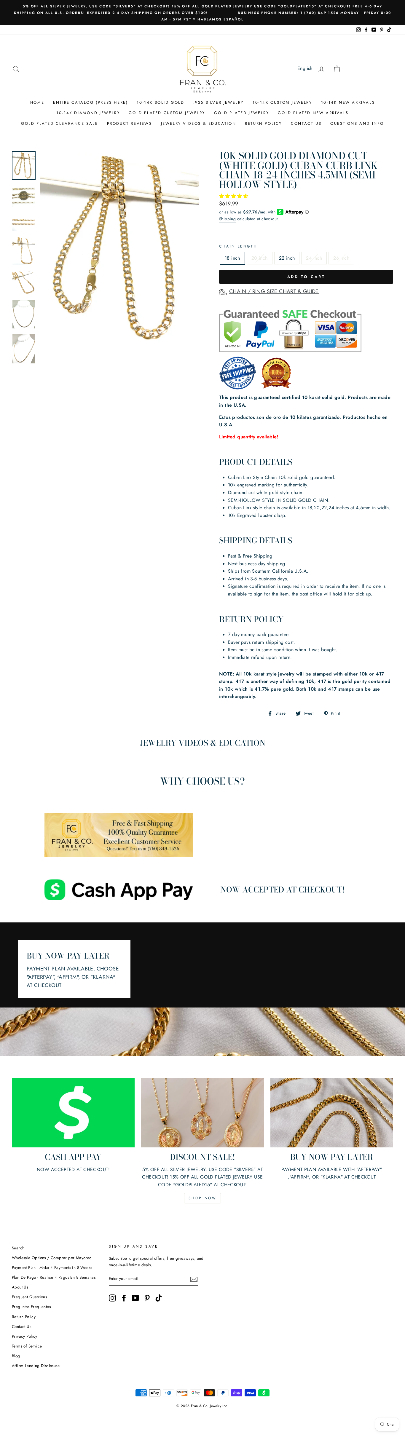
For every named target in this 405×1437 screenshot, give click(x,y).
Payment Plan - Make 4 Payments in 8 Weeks (52, 1267)
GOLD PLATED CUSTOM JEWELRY (167, 113)
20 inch (259, 258)
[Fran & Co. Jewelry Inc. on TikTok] (158, 1298)
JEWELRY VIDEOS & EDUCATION (198, 123)
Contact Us (21, 1326)
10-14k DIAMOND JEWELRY (88, 113)
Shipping (227, 219)
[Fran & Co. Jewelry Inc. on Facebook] (123, 1298)
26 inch (341, 258)
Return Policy (24, 1317)
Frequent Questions (29, 1297)
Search (18, 1248)
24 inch (314, 258)
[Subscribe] (194, 1279)
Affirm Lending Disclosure (36, 1366)
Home (37, 102)
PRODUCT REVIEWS (129, 123)
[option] (202, 12)
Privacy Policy (24, 1336)
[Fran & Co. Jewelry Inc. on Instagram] (112, 1298)
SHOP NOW (203, 1198)
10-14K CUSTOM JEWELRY (282, 102)
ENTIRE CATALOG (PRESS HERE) (90, 102)
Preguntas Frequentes (31, 1307)
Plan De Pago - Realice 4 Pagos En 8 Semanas (53, 1277)
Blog (16, 1356)
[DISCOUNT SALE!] (202, 1112)
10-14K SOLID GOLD (160, 102)
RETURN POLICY (263, 123)
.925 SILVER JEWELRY (218, 102)
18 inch (232, 258)
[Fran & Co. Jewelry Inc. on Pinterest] (147, 1298)
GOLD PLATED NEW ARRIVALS (313, 113)
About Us (20, 1287)
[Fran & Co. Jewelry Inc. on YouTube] (135, 1298)
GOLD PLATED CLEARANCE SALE (59, 123)
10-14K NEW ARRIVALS (348, 102)
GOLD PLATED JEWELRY (241, 113)
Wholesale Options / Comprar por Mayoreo (52, 1258)
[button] (234, 196)
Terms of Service (27, 1346)
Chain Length (238, 246)
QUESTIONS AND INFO (357, 123)
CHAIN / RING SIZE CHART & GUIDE (274, 291)
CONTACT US (306, 123)
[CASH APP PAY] (73, 1112)
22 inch (287, 258)
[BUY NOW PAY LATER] (331, 1112)
